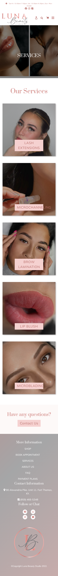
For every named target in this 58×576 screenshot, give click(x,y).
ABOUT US (28, 466)
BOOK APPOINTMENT (28, 454)
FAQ (27, 472)
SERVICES (27, 460)
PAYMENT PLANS (28, 478)
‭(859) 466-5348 (29, 499)
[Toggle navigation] (53, 19)
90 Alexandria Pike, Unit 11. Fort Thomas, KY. (29, 491)
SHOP (28, 448)
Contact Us (29, 423)
